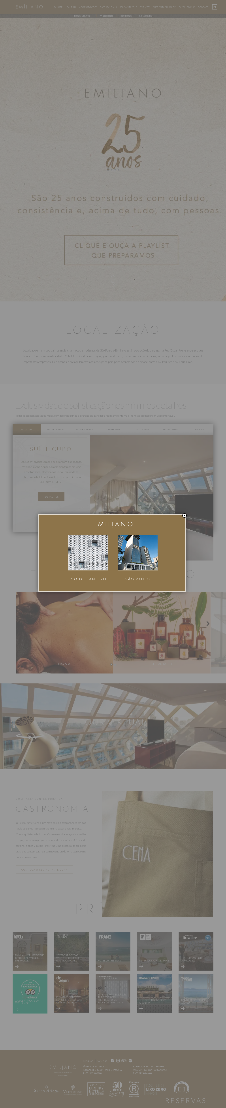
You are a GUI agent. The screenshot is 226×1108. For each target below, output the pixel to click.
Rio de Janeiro (88, 579)
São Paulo (137, 579)
